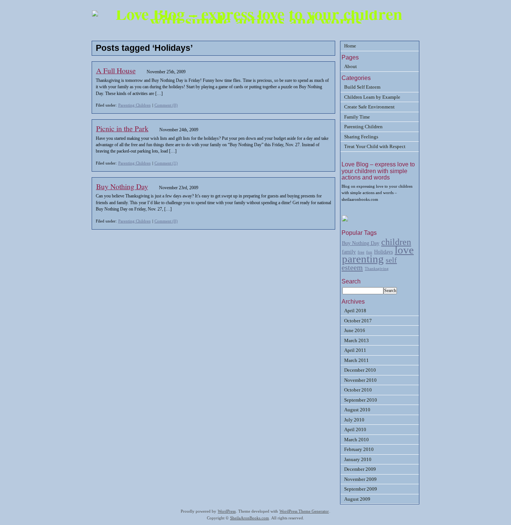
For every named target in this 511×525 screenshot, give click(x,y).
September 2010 (360, 400)
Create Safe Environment (369, 107)
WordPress (227, 511)
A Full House (116, 70)
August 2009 (357, 499)
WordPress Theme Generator (304, 511)
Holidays (383, 252)
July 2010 (354, 420)
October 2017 (358, 320)
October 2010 (358, 390)
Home (350, 46)
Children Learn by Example (372, 97)
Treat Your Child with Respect (375, 146)
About (350, 66)
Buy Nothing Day (122, 186)
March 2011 (356, 360)
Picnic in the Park (122, 128)
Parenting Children (134, 105)
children (396, 242)
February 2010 (359, 449)
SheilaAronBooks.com (249, 518)
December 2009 (360, 469)
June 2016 (354, 330)
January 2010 (357, 459)
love (404, 250)
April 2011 (355, 350)
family (349, 252)
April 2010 (355, 429)
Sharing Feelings (361, 136)
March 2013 (356, 340)
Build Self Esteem (362, 87)
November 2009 (360, 479)
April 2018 (355, 310)
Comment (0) (166, 105)
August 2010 (357, 409)
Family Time (357, 117)
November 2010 (360, 380)
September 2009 (360, 489)
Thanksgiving (377, 269)
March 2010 (356, 439)
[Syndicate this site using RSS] (345, 220)
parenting (363, 259)
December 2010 (360, 370)
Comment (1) (166, 163)
